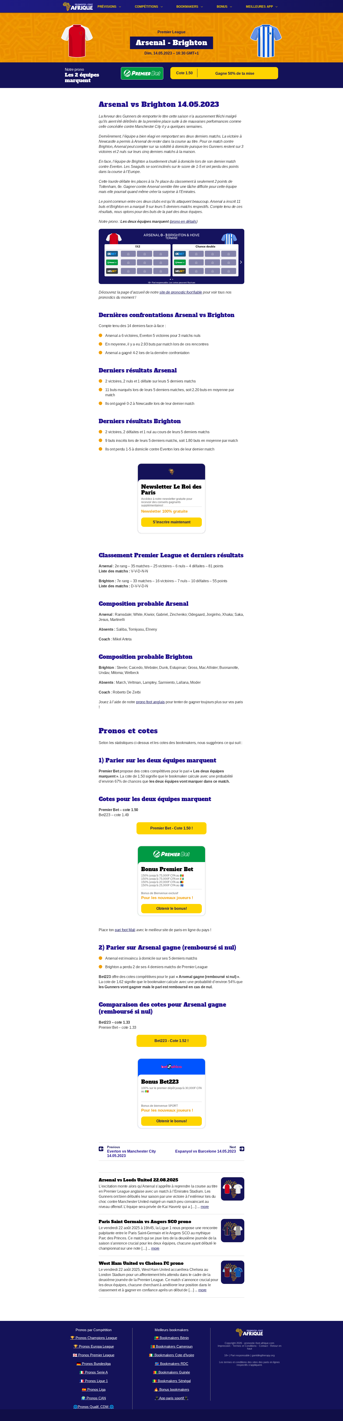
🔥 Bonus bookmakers (171, 1389)
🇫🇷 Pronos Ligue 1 (94, 1381)
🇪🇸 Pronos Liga (93, 1389)
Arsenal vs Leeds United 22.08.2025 (138, 1180)
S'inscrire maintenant (171, 522)
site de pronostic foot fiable (180, 292)
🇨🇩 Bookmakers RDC (171, 1364)
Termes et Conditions (245, 1345)
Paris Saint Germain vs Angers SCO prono (145, 1222)
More (205, 1207)
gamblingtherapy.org (263, 1355)
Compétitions (146, 6)
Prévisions (107, 6)
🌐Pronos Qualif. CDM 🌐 (93, 1407)
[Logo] (78, 6)
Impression (224, 1345)
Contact (263, 1345)
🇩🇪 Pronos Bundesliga (94, 1364)
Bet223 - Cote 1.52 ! (171, 1041)
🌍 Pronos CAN (93, 1398)
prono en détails (183, 221)
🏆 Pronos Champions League (93, 1338)
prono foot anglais (150, 702)
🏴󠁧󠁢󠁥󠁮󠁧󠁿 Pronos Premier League (93, 1355)
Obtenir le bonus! (171, 908)
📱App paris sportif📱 (171, 1398)
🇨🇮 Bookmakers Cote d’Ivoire (171, 1355)
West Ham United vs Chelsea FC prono (141, 1263)
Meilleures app (259, 6)
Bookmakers (187, 6)
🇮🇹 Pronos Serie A (94, 1372)
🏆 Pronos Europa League (94, 1346)
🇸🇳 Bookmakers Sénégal (171, 1381)
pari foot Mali (125, 930)
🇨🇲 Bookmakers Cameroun (171, 1346)
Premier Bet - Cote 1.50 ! (171, 828)
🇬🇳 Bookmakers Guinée (171, 1372)
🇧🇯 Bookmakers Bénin (171, 1338)
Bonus (222, 6)
